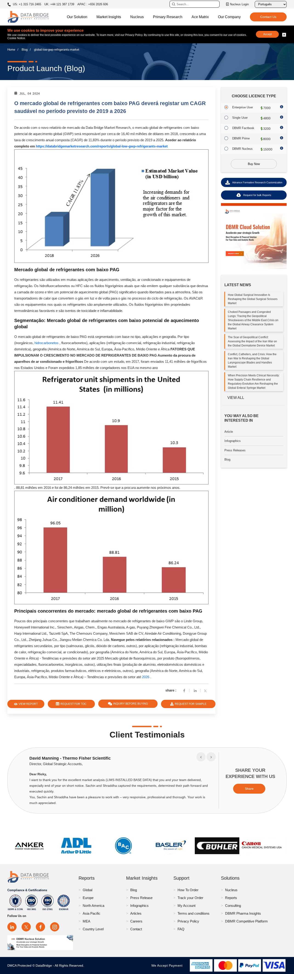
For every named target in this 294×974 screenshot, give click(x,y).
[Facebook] (184, 690)
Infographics (232, 441)
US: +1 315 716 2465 (26, 4)
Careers (136, 921)
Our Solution (77, 17)
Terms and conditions (193, 913)
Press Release (141, 898)
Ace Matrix (200, 17)
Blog (25, 49)
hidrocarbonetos (46, 343)
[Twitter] (206, 690)
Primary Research (167, 17)
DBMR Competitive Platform (246, 921)
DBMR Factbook (243, 128)
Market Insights (108, 17)
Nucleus (137, 17)
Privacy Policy (188, 921)
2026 (146, 677)
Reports (231, 898)
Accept (267, 34)
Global (87, 890)
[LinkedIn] (12, 926)
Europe (88, 898)
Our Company (229, 17)
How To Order (188, 890)
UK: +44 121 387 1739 (59, 4)
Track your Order (190, 898)
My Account (186, 906)
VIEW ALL (235, 398)
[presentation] (201, 756)
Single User (240, 117)
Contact (136, 929)
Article (228, 431)
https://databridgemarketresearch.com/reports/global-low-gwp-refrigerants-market (102, 146)
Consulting (233, 906)
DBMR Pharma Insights (243, 913)
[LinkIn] (195, 690)
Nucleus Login (239, 4)
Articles (135, 913)
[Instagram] (54, 926)
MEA (86, 921)
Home (11, 49)
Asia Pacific (91, 913)
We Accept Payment (168, 965)
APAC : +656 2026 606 (92, 4)
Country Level (93, 929)
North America (93, 906)
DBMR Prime (241, 138)
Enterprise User (242, 107)
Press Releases (235, 450)
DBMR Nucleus (242, 148)
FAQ (181, 929)
